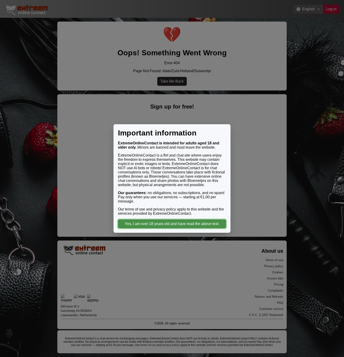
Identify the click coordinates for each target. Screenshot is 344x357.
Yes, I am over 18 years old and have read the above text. (172, 224)
